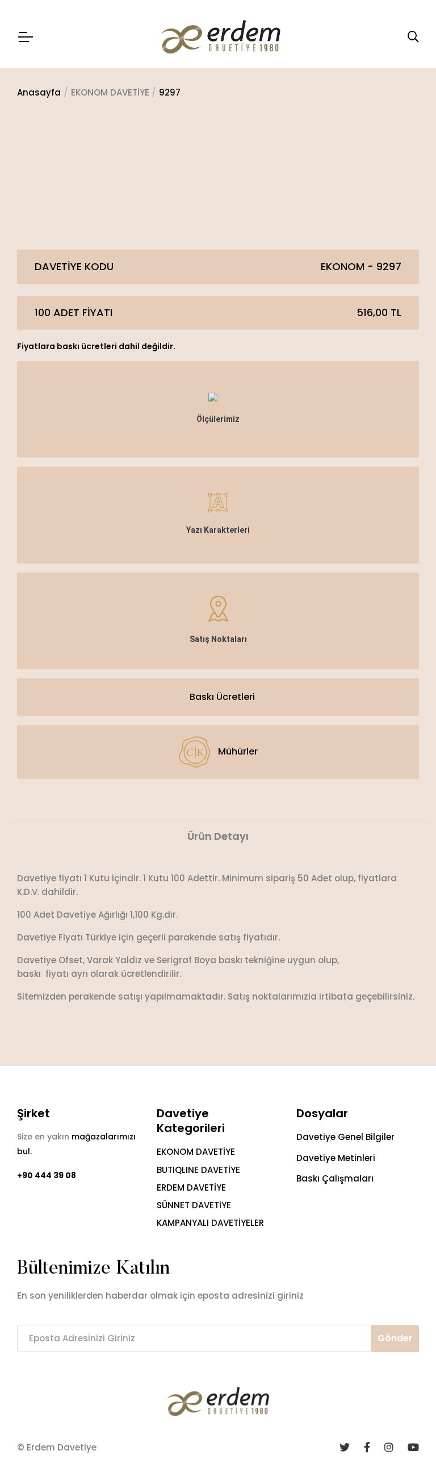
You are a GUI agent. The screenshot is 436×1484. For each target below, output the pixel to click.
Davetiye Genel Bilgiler (345, 1137)
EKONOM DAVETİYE (196, 1152)
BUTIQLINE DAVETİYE (198, 1170)
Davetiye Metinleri (335, 1158)
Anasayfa (39, 92)
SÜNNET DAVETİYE (194, 1205)
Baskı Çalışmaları (335, 1178)
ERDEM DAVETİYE (191, 1187)
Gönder (395, 1338)
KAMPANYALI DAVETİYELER (210, 1223)
